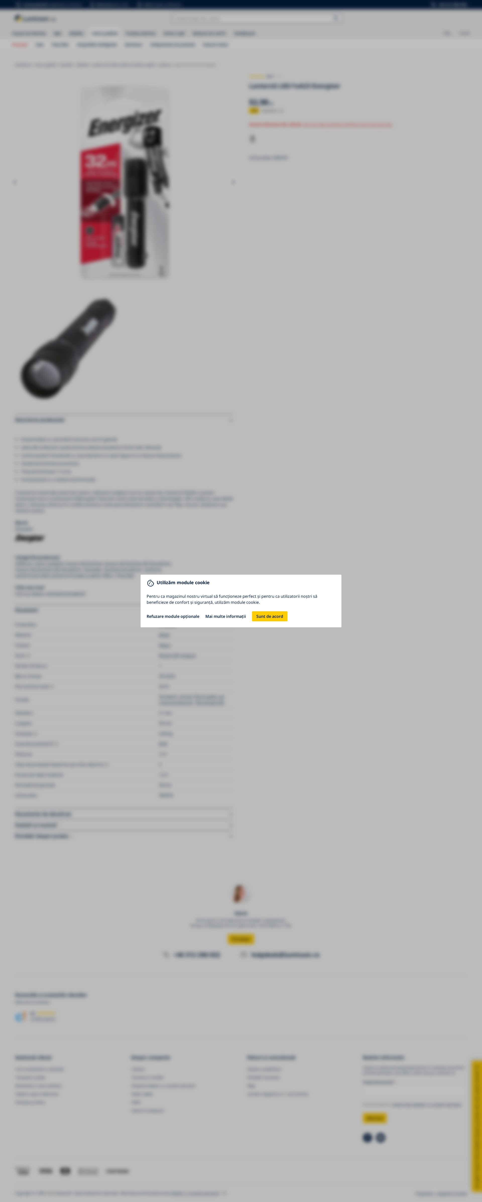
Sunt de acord (269, 616)
